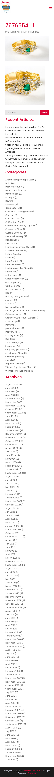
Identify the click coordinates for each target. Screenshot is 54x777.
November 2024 (13, 437)
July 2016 (9, 731)
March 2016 (11, 745)
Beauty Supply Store (15, 190)
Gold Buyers (11, 282)
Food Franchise (13, 264)
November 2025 (13, 405)
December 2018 (13, 639)
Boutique (9, 197)
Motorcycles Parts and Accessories (23, 310)
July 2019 (9, 614)
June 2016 (10, 734)
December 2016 (13, 713)
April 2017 (10, 703)
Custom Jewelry (13, 232)
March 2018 (11, 667)
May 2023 (10, 487)
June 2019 (10, 618)
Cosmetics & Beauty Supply (19, 225)
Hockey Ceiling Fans (15, 296)
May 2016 (10, 738)
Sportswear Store (14, 353)
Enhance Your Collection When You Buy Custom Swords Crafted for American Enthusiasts (25, 131)
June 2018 (10, 656)
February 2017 (12, 710)
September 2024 (14, 444)
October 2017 (12, 685)
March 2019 (11, 628)
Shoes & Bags (12, 342)
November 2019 (13, 600)
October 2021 (12, 533)
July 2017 (9, 692)
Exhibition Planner (14, 250)
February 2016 (12, 748)
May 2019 (10, 621)
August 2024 (11, 448)
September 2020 (14, 564)
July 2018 (9, 653)
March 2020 (11, 586)
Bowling (9, 200)
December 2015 (13, 756)
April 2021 (10, 554)
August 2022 (11, 508)
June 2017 (10, 695)
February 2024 (12, 465)
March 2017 (11, 706)
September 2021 (13, 536)
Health (8, 292)
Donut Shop (11, 239)
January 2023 (12, 497)
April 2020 (10, 582)
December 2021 (13, 529)
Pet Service (11, 331)
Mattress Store (13, 307)
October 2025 (12, 409)
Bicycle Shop (11, 193)
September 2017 (13, 688)
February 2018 (12, 671)
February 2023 (12, 494)
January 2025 (12, 430)
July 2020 (10, 572)
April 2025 (10, 419)
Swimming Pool (13, 356)
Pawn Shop (11, 321)
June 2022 (10, 515)
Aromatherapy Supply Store (19, 179)
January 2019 (12, 635)
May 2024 (10, 458)
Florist (8, 257)
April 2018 (10, 664)
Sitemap (32, 773)
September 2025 (14, 412)
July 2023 (10, 480)
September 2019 (13, 607)
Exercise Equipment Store (18, 247)
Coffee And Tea (13, 222)
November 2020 (13, 561)
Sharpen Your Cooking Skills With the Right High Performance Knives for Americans (24, 148)
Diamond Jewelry (14, 236)
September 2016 (13, 724)
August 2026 (11, 384)
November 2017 (13, 681)
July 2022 (10, 511)
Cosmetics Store (14, 229)
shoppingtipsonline (15, 349)
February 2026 (12, 398)
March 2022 (11, 522)
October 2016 (12, 720)
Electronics (11, 243)
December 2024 (13, 433)
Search (44, 112)
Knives (8, 303)
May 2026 (10, 391)
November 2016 (13, 717)
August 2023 (11, 476)
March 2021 (11, 557)
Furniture (10, 271)
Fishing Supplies (13, 254)
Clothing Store (12, 218)
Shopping (10, 346)
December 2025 (13, 402)
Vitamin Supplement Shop (18, 367)
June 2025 (10, 416)
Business (9, 204)
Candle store (12, 207)
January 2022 (12, 526)
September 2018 (13, 646)
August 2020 (11, 568)
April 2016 (10, 741)
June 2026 (10, 388)
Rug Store (10, 338)
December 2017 (13, 678)
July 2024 (10, 451)
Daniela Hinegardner (17, 32)
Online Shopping (13, 314)
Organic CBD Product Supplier (20, 317)
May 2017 (10, 699)
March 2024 (11, 462)
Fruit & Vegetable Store (17, 268)
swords (9, 360)
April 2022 (10, 518)
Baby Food (10, 183)
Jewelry (9, 300)
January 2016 (12, 752)
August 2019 (11, 611)
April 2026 (10, 395)
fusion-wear (11, 275)
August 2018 (11, 649)
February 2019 (12, 632)
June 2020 (10, 575)
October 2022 (12, 504)
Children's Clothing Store (18, 211)
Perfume (9, 324)
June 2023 (10, 483)
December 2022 (13, 501)
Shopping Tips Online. (32, 770)
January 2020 (12, 593)
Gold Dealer (11, 285)
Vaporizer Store (13, 363)
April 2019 (10, 625)
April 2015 (10, 759)
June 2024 (10, 455)
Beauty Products (13, 186)
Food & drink (11, 261)
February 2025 (12, 426)
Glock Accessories (14, 278)
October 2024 (12, 441)
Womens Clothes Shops (17, 370)
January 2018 (12, 674)
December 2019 (13, 596)
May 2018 (10, 660)
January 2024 (12, 469)
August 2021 (11, 540)
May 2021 (10, 550)
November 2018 (13, 642)
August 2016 (11, 727)
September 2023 (14, 473)
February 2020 (12, 589)
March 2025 (11, 423)
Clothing (9, 215)
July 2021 (9, 543)
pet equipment (13, 328)
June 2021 (10, 547)
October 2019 (12, 603)
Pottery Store (12, 335)
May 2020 (10, 579)
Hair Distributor (13, 289)
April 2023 (10, 490)
